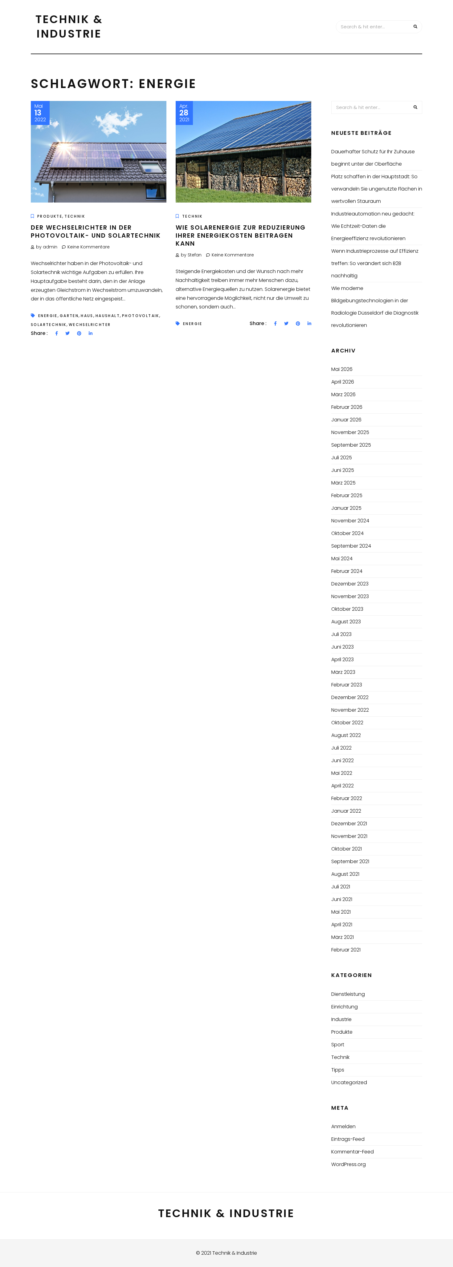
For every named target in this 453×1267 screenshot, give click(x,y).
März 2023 (343, 672)
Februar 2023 (346, 684)
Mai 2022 (341, 773)
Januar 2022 (346, 810)
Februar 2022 (346, 798)
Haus (87, 315)
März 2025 (343, 482)
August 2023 (346, 621)
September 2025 (351, 444)
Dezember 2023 (350, 583)
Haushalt (108, 315)
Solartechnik (49, 324)
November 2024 (350, 520)
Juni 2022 (342, 760)
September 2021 (350, 861)
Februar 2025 (346, 495)
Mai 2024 (342, 558)
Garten (69, 315)
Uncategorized (349, 1082)
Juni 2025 (342, 470)
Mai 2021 (341, 911)
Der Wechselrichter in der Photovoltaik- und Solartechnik (96, 231)
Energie (48, 315)
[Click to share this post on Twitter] (67, 333)
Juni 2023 (342, 646)
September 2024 (351, 545)
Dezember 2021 (349, 823)
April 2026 (342, 381)
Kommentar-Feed (352, 1151)
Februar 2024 (346, 571)
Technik (74, 216)
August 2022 (346, 735)
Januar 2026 (346, 419)
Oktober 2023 (347, 609)
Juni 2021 (341, 899)
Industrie (341, 1019)
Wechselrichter (90, 324)
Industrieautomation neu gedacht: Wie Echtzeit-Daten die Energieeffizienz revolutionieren (372, 226)
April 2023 (342, 659)
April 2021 (341, 924)
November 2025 (350, 432)
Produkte (49, 216)
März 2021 (342, 937)
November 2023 (350, 596)
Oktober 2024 (347, 533)
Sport (337, 1044)
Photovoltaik (140, 315)
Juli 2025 (341, 457)
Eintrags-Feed (348, 1139)
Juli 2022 (341, 747)
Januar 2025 (346, 508)
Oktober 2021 (346, 848)
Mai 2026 (342, 369)
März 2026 (343, 394)
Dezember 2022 (350, 697)
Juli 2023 (341, 634)
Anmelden (343, 1126)
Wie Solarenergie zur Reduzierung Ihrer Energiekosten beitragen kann (241, 235)
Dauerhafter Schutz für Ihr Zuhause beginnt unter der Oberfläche (373, 157)
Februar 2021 (346, 949)
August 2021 (345, 874)
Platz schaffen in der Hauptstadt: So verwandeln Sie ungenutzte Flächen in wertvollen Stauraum (376, 189)
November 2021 (349, 836)
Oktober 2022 (347, 722)
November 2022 (350, 710)
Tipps (337, 1069)
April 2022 (342, 785)
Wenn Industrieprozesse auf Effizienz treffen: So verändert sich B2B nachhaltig (374, 263)
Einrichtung (344, 1006)
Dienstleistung (348, 994)
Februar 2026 (346, 407)
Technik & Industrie (69, 26)
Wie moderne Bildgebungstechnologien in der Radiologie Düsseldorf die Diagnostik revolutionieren (374, 307)
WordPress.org (348, 1164)
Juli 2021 (340, 886)
